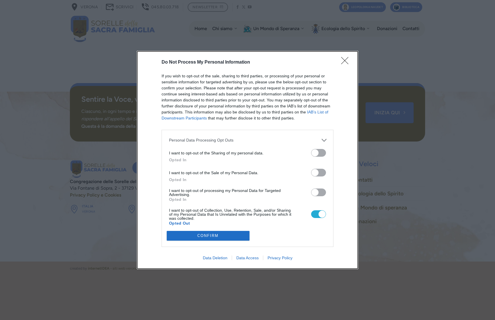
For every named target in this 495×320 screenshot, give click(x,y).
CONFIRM (208, 235)
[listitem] (247, 140)
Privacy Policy (280, 258)
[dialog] (247, 160)
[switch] (318, 153)
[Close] (346, 62)
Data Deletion (215, 258)
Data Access (247, 258)
